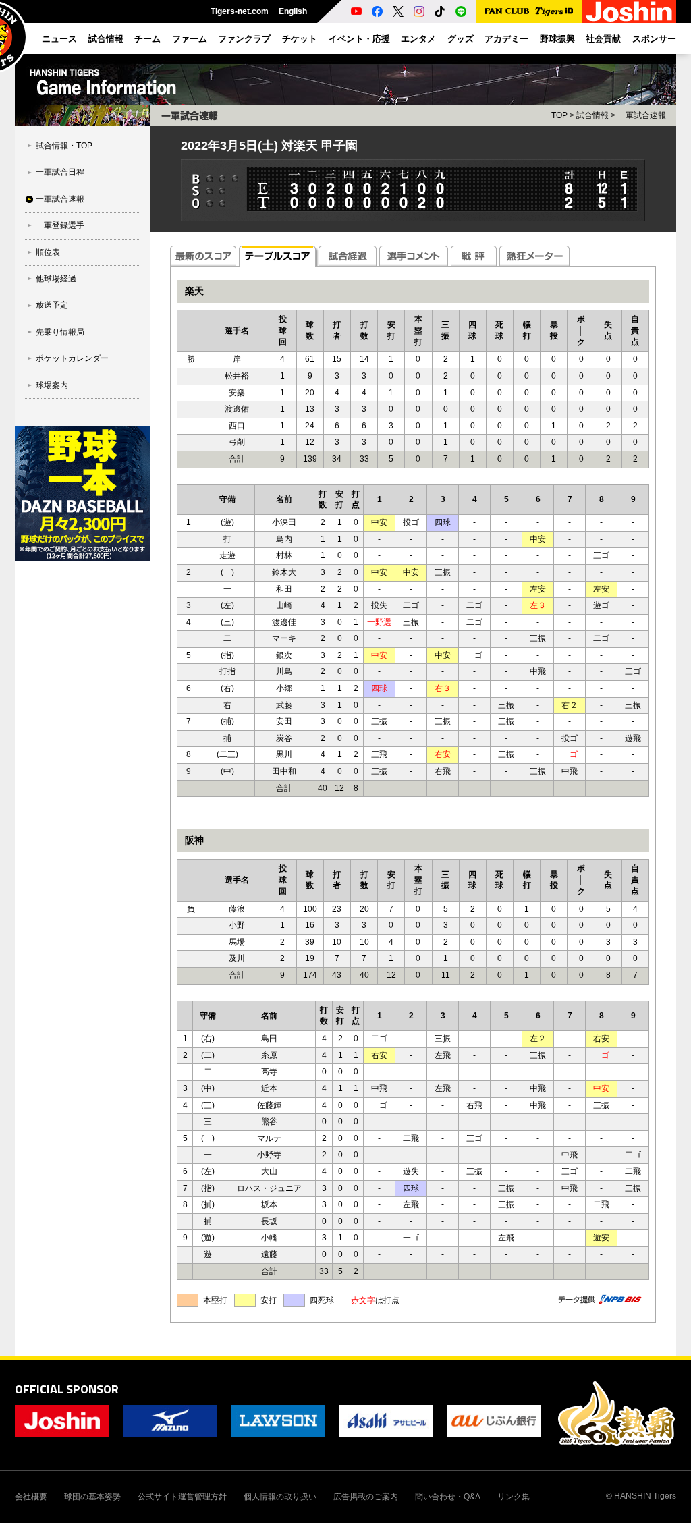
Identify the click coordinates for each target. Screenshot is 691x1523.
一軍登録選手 (60, 225)
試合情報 (592, 115)
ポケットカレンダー (72, 358)
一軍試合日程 (60, 172)
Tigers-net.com (240, 11)
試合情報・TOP (64, 145)
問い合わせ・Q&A (447, 1496)
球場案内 (52, 385)
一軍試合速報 (60, 199)
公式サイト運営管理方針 (182, 1496)
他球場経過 (56, 278)
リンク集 (513, 1496)
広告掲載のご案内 (365, 1496)
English (293, 11)
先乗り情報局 (60, 332)
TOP (559, 115)
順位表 (48, 252)
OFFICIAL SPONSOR (67, 1389)
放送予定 (52, 305)
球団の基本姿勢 (92, 1496)
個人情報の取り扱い (280, 1496)
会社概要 (31, 1496)
